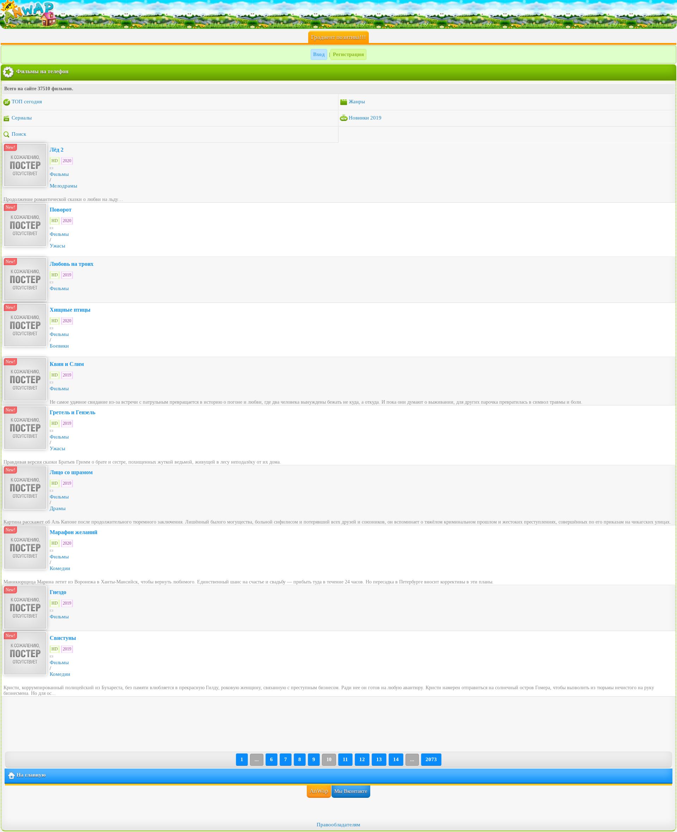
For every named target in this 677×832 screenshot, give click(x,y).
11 (345, 759)
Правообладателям (338, 824)
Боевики (59, 346)
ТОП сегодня (27, 101)
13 (379, 759)
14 (396, 759)
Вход (319, 54)
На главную (31, 775)
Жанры (357, 101)
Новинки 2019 (365, 118)
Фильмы (59, 174)
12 (362, 759)
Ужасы (57, 246)
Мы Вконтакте (350, 791)
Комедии (60, 568)
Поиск (19, 134)
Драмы (58, 508)
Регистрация (348, 54)
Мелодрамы (63, 186)
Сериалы (22, 118)
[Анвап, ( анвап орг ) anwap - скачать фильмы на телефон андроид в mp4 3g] (338, 14)
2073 (431, 759)
